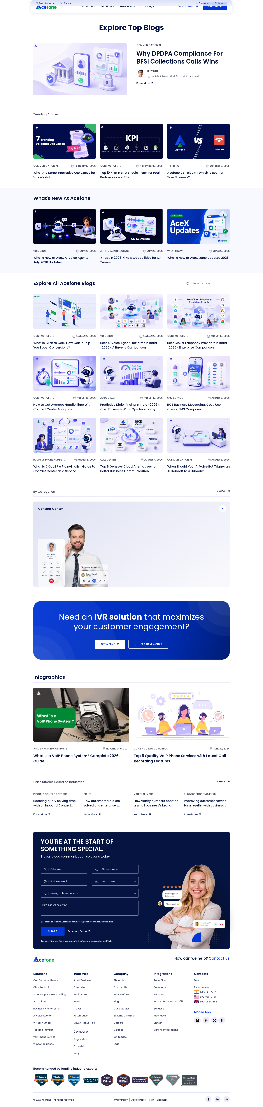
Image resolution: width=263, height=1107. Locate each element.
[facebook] (208, 1099)
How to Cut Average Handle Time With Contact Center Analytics (62, 406)
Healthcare (80, 994)
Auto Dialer (108, 398)
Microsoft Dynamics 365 (168, 1001)
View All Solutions (43, 1044)
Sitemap (162, 1099)
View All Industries (84, 1022)
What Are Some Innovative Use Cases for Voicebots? (64, 175)
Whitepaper (121, 1037)
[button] (45, 3)
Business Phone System (47, 1008)
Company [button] (146, 6)
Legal (117, 1044)
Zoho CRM (160, 980)
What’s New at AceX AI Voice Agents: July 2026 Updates (61, 260)
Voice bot (39, 251)
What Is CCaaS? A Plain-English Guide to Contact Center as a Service (64, 468)
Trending (173, 166)
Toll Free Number (43, 1029)
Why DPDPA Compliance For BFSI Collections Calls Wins (179, 57)
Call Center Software (45, 980)
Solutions (106, 6)
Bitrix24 (158, 1022)
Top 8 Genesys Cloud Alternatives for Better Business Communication (128, 468)
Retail (77, 1001)
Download (204, 3)
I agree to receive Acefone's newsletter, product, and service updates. (78, 921)
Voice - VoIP (41, 748)
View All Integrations (166, 1029)
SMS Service (175, 398)
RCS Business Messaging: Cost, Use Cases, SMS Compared (194, 406)
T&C (109, 941)
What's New (175, 251)
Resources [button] (126, 6)
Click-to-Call (41, 987)
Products (87, 6)
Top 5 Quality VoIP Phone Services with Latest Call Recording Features (180, 758)
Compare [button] (81, 1032)
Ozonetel (79, 1046)
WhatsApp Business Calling (49, 994)
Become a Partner (124, 1015)
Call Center (108, 459)
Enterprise (79, 987)
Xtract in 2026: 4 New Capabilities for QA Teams (130, 260)
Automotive (81, 1015)
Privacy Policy (120, 1099)
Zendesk (159, 1008)
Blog (116, 1001)
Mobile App (202, 1012)
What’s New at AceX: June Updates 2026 (198, 258)
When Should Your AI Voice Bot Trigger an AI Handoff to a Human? (198, 468)
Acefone (46, 1099)
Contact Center (111, 166)
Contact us (219, 958)
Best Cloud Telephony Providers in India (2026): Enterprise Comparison (197, 345)
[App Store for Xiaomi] (214, 1020)
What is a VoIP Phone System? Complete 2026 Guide (76, 758)
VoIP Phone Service (44, 1037)
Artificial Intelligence (114, 251)
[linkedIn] (217, 1099)
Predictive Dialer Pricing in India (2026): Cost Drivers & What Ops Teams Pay (130, 406)
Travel (77, 1008)
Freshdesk (160, 1015)
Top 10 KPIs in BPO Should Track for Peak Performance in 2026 (130, 175)
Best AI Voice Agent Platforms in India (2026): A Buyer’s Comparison (128, 345)
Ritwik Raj (153, 71)
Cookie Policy (138, 1099)
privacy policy (95, 941)
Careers (118, 1022)
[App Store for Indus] (221, 1020)
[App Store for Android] (206, 1020)
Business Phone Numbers (49, 459)
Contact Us (120, 987)
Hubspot (159, 994)
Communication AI (148, 45)
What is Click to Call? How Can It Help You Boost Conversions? (61, 345)
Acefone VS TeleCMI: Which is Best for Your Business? (195, 175)
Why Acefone (121, 994)
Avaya (77, 1053)
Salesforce (160, 987)
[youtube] (227, 1099)
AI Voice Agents (42, 1015)
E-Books (118, 1029)
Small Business (82, 980)
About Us (119, 980)
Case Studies (122, 1008)
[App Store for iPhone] (197, 1020)
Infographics (58, 748)
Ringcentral (80, 1039)
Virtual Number (42, 1022)
